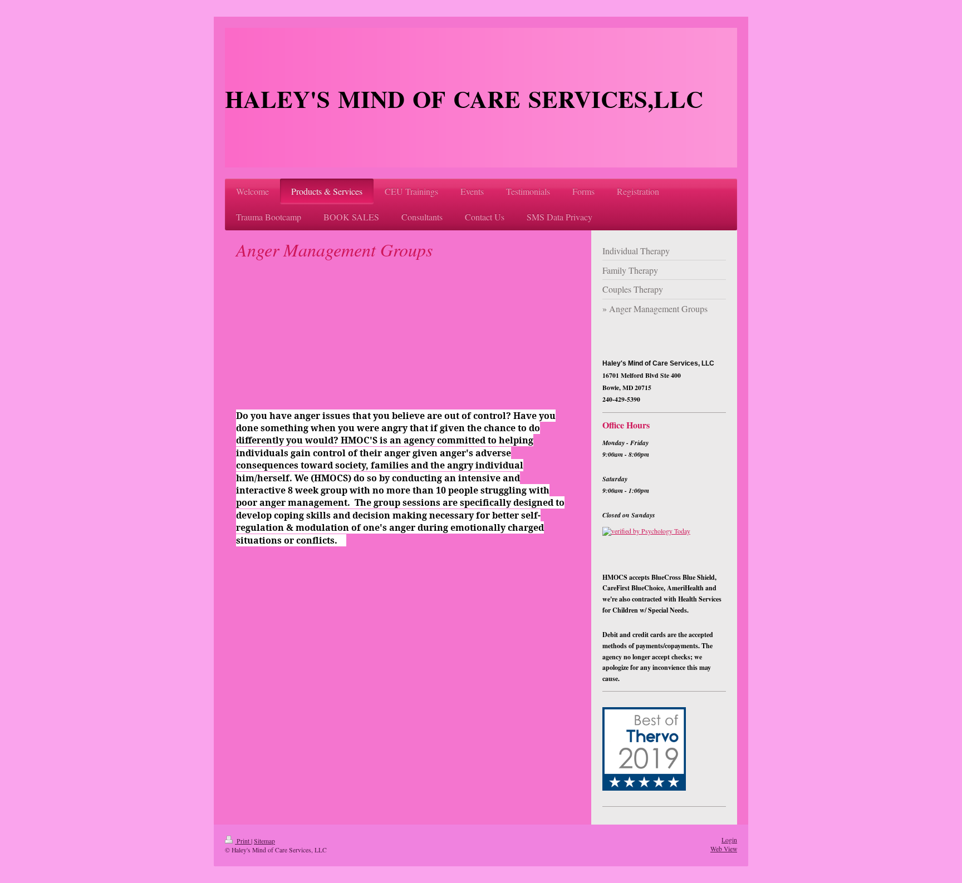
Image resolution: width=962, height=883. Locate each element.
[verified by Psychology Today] (664, 546)
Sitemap (264, 841)
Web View (723, 849)
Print (243, 841)
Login (729, 840)
